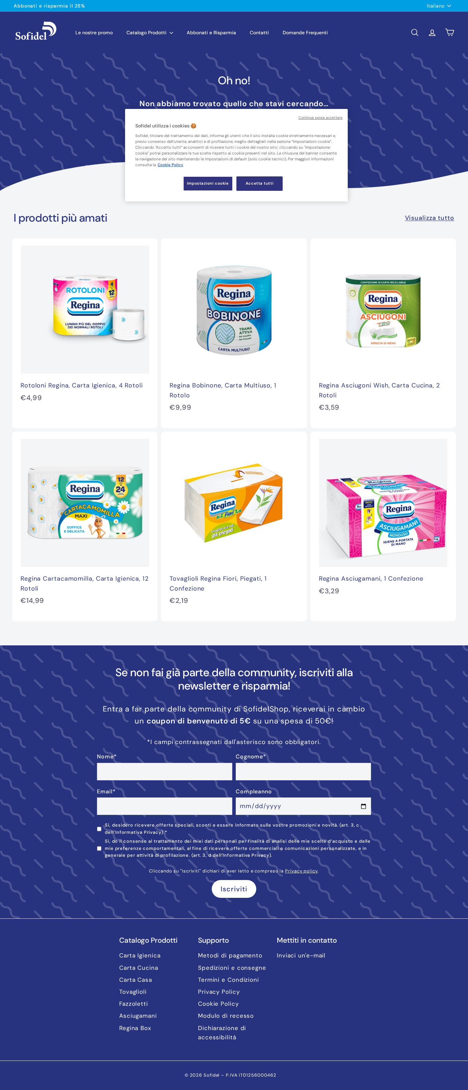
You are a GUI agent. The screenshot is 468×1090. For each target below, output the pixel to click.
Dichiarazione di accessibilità (222, 1032)
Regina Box (135, 1028)
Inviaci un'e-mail (301, 955)
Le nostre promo (94, 32)
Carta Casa (135, 979)
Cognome (251, 756)
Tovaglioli (133, 991)
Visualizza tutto (429, 218)
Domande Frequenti (305, 32)
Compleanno (254, 791)
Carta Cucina (138, 967)
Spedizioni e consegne (232, 967)
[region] (236, 155)
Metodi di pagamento (230, 955)
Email (106, 791)
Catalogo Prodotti (147, 32)
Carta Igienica (140, 955)
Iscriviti (234, 888)
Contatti (259, 32)
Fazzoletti (133, 1003)
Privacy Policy (219, 991)
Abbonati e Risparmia (211, 32)
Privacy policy (301, 871)
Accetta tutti (259, 183)
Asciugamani (138, 1015)
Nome (107, 756)
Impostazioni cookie (208, 183)
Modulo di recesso (226, 1015)
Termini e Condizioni (228, 979)
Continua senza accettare (320, 117)
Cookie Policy (218, 1003)
